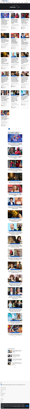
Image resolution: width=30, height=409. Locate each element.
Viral (18, 167)
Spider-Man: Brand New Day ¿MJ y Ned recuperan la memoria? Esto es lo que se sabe (25, 21)
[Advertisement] (15, 342)
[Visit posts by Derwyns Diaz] (21, 27)
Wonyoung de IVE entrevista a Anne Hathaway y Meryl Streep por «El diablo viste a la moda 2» (15, 284)
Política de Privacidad (17, 406)
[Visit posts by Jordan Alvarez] (1, 29)
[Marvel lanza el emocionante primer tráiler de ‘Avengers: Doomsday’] (5, 35)
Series (18, 243)
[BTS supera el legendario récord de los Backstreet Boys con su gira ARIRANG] (10, 351)
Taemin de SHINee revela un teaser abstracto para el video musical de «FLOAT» (16, 363)
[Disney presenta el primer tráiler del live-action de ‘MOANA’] (25, 92)
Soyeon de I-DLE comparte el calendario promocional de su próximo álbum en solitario (16, 355)
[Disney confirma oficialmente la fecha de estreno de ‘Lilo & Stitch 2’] (5, 112)
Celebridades (11, 192)
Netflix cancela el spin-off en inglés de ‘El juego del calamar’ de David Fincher (14, 21)
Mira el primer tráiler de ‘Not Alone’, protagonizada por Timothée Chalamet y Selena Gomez (15, 207)
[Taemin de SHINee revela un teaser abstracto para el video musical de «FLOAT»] (10, 363)
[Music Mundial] (5, 0)
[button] (27, 406)
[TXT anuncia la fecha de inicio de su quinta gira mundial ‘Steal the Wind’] (10, 360)
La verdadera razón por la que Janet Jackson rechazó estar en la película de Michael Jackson (15, 79)
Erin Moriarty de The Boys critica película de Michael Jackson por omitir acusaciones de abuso (15, 246)
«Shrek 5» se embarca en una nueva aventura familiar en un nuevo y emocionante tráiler (15, 220)
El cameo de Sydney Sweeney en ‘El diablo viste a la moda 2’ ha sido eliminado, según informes (15, 310)
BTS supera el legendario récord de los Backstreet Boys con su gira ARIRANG (17, 351)
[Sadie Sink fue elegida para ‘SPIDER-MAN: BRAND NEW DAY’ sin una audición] (15, 35)
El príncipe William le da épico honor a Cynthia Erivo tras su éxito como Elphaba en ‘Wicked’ (15, 60)
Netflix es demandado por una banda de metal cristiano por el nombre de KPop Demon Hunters (15, 144)
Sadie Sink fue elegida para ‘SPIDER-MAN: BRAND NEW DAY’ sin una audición (14, 41)
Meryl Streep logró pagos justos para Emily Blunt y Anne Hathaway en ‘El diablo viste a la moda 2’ (15, 258)
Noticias (12, 167)
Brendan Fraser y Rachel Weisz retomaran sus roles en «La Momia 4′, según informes (5, 98)
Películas (15, 167)
